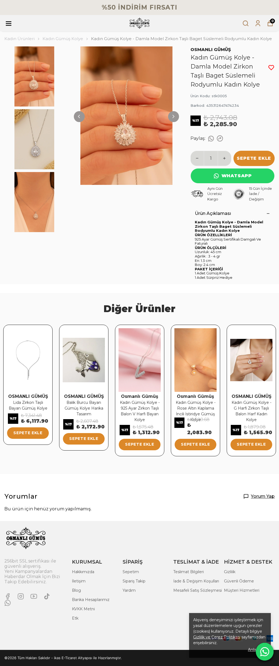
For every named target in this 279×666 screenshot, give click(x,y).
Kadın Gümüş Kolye (63, 38)
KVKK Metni (83, 608)
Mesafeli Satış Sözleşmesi (197, 590)
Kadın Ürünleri (19, 38)
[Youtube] (34, 596)
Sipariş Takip (134, 581)
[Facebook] (7, 596)
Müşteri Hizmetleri (241, 590)
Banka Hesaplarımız (91, 599)
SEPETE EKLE (254, 158)
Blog (76, 590)
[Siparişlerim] (257, 23)
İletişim (79, 581)
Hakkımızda (83, 571)
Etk (75, 618)
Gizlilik (229, 571)
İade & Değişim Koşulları (196, 581)
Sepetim (131, 571)
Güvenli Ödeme (239, 581)
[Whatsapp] (7, 603)
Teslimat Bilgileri (188, 571)
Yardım (129, 590)
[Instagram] (20, 596)
